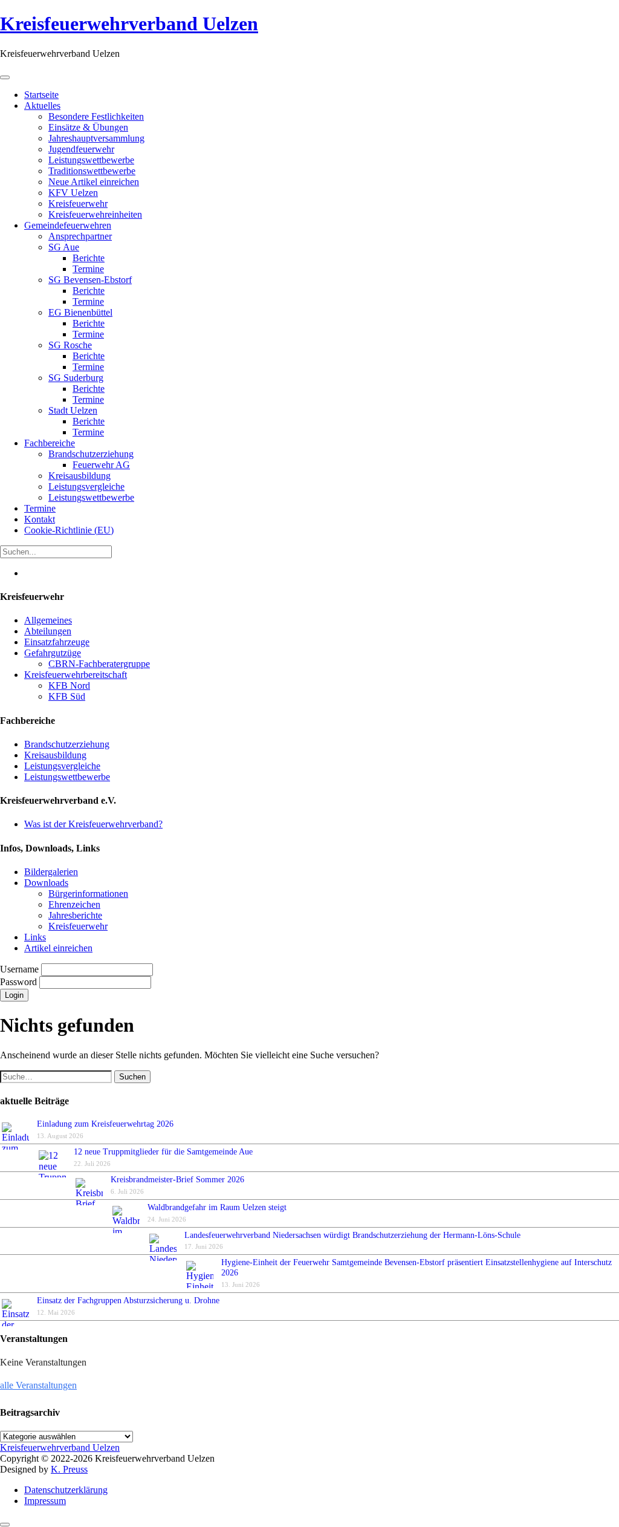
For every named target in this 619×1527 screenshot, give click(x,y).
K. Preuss (69, 1469)
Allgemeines (48, 620)
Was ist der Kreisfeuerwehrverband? (93, 824)
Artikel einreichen (58, 948)
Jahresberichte (75, 915)
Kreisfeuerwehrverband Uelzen (129, 23)
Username (20, 969)
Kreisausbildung (55, 755)
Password (19, 982)
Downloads (46, 882)
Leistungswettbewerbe (67, 777)
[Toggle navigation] (5, 77)
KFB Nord (69, 685)
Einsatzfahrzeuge (56, 642)
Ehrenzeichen (74, 904)
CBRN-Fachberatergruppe (99, 664)
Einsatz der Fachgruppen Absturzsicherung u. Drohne (128, 1300)
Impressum (45, 1501)
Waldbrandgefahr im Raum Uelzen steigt (217, 1207)
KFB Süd (66, 696)
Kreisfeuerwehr (78, 926)
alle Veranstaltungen (38, 1385)
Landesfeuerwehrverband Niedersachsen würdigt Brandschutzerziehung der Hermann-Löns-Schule (352, 1235)
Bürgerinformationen (88, 893)
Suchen (132, 1076)
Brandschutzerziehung (66, 744)
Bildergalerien (51, 872)
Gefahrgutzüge (52, 653)
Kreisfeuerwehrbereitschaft (75, 674)
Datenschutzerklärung (66, 1490)
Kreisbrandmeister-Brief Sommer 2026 (180, 1179)
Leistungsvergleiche (62, 766)
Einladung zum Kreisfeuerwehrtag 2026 (105, 1123)
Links (35, 937)
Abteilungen (47, 631)
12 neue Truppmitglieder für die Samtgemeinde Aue (163, 1151)
